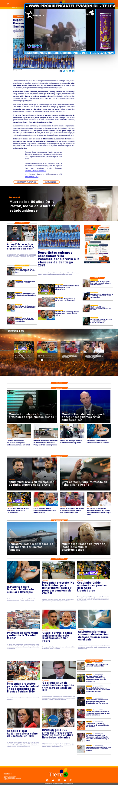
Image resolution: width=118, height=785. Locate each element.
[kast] (81, 690)
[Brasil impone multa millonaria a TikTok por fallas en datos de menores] (86, 296)
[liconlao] (86, 321)
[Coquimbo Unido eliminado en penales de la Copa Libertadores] (10, 295)
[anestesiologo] (81, 749)
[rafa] (81, 737)
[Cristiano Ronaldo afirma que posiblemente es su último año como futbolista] (10, 320)
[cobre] (81, 725)
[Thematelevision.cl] (8, 4)
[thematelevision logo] (59, 779)
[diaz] (10, 307)
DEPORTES (19, 342)
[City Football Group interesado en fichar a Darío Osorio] (86, 308)
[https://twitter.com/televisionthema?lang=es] (53, 781)
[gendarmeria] (81, 678)
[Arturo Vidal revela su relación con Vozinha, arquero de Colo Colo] (10, 271)
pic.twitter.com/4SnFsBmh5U (35, 170)
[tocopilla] (81, 666)
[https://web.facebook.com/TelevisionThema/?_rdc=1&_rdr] (47, 781)
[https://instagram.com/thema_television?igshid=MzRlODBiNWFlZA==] (59, 781)
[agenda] (81, 701)
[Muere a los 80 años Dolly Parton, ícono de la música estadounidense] (86, 283)
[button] (26, 182)
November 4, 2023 (31, 177)
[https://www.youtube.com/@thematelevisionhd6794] (65, 781)
